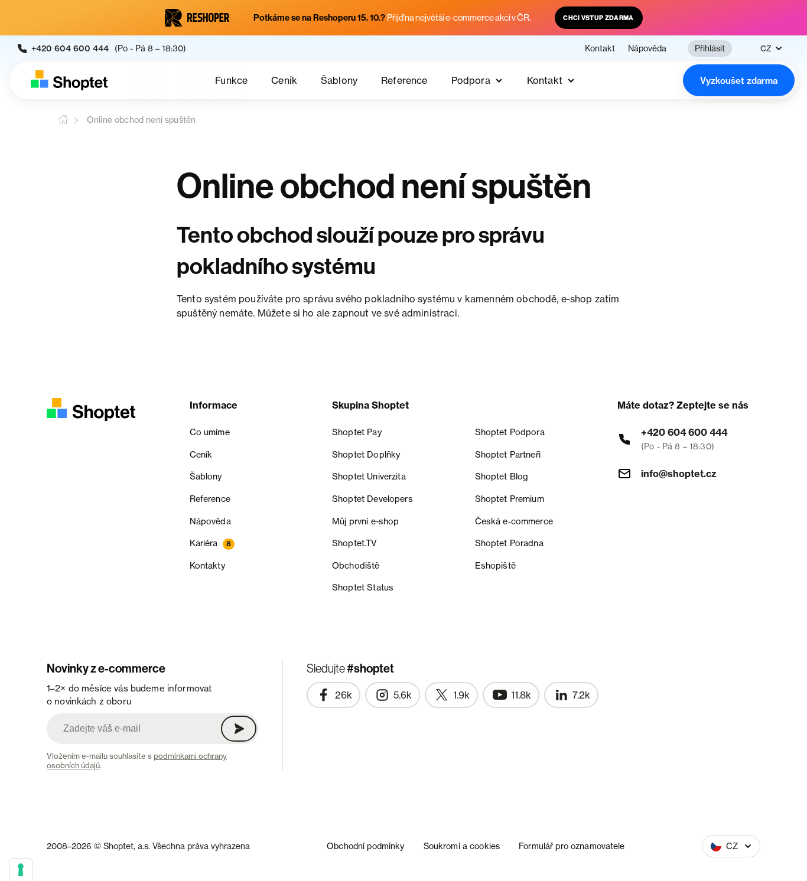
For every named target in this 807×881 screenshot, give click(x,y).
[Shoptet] (69, 80)
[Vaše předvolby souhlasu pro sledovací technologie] (20, 870)
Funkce (231, 80)
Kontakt (600, 48)
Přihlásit (710, 48)
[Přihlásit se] (238, 729)
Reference (404, 80)
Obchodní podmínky (365, 846)
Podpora (470, 80)
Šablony (339, 80)
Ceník (284, 80)
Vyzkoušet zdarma (738, 80)
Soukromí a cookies (462, 846)
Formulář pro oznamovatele (572, 846)
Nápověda (647, 48)
